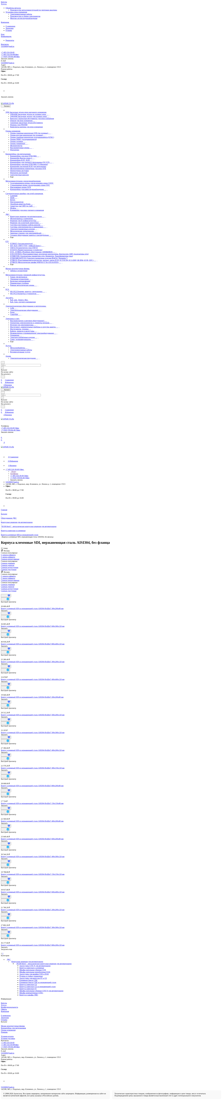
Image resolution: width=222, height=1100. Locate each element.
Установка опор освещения (16, 12)
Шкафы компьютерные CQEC (31, 993)
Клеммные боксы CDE (28, 980)
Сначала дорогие (7, 565)
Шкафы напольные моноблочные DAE (34, 972)
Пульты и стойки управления (31, 976)
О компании (10, 26)
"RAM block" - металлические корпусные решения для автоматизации (44, 964)
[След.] (1, 951)
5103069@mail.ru (7, 63)
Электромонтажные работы (21, 14)
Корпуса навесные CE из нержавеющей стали (37, 987)
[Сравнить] (5, 599)
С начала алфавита (8, 555)
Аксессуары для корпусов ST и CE (33, 978)
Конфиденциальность (9, 1007)
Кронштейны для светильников (13, 1028)
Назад (13, 472)
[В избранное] (6, 595)
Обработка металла (13, 8)
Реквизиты (10, 40)
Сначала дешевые (8, 563)
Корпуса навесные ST (28, 989)
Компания (5, 1011)
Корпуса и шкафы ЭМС (28, 995)
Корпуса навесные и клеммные (31, 968)
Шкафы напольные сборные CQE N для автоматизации (41, 991)
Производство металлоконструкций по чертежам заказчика (33, 10)
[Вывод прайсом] (4, 593)
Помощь (4, 1032)
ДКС (9, 959)
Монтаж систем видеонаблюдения (23, 18)
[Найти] (3, 376)
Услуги (3, 1005)
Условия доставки (8, 1038)
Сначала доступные (8, 569)
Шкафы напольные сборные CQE (32, 970)
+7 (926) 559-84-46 (10, 57)
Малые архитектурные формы (13, 1026)
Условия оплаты (7, 1036)
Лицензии (10, 28)
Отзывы (9, 30)
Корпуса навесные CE (28, 984)
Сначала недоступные (9, 567)
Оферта (4, 1009)
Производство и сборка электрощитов (25, 16)
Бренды (4, 1003)
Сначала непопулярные (10, 559)
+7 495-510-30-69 (7, 52)
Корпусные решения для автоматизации (27, 962)
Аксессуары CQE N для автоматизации (35, 966)
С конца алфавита (8, 557)
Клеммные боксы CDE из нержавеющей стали (37, 982)
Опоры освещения (8, 1030)
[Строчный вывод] (3, 593)
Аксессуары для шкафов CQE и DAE (34, 974)
